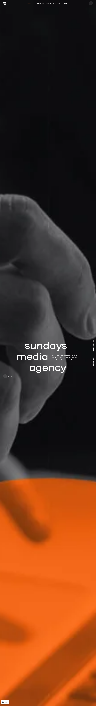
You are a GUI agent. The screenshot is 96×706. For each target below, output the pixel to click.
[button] (8, 376)
